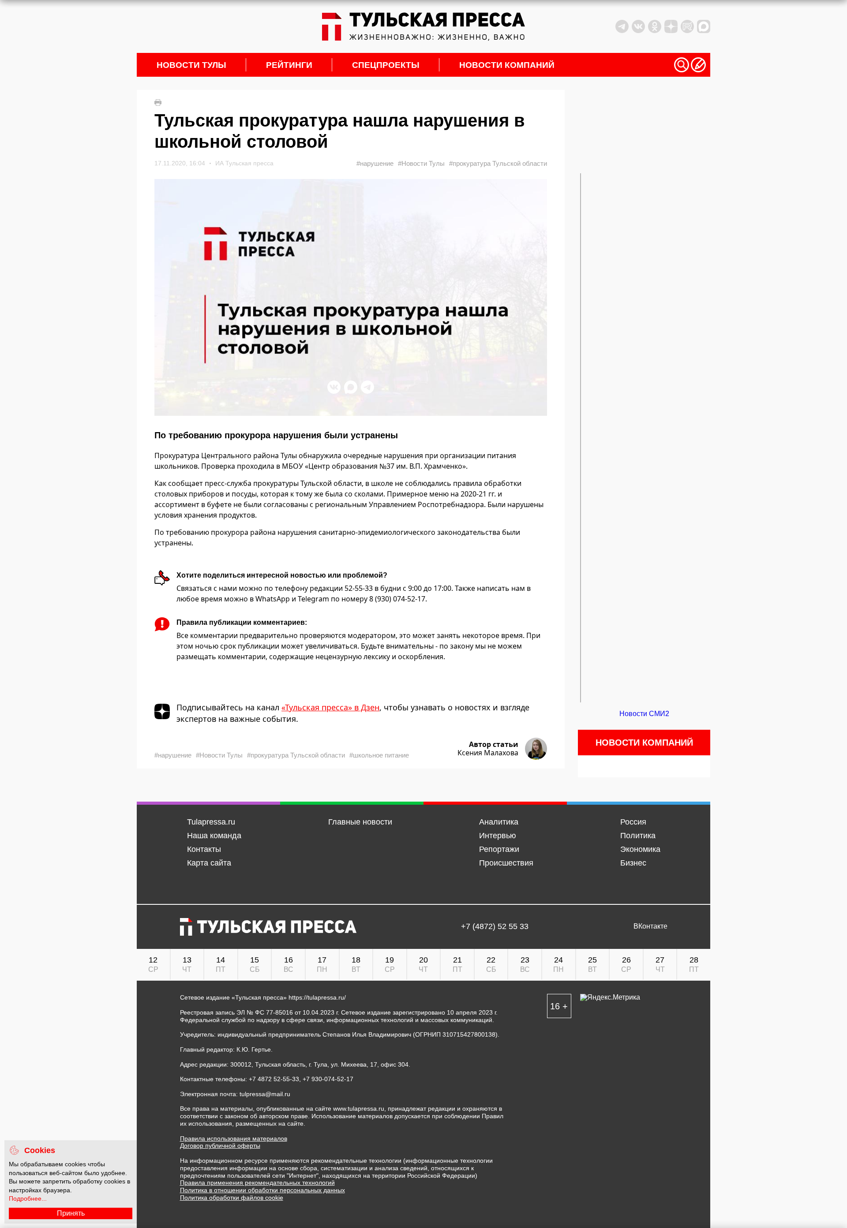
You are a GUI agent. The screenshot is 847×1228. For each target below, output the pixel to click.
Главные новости (360, 821)
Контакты (204, 849)
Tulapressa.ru (211, 821)
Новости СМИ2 (644, 713)
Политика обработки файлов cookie (231, 1197)
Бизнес (633, 862)
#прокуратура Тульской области (498, 163)
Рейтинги (289, 65)
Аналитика (498, 821)
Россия (633, 821)
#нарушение (375, 163)
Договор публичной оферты (220, 1145)
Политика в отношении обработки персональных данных (262, 1190)
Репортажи (499, 849)
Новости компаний (507, 65)
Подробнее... (28, 1198)
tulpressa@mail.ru (265, 1093)
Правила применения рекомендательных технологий (257, 1182)
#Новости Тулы (421, 163)
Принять (71, 1213)
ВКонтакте (650, 926)
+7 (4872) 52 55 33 (494, 926)
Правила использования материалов (233, 1138)
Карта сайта (209, 862)
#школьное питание (379, 755)
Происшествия (506, 862)
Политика (638, 835)
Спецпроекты (386, 65)
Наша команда (214, 835)
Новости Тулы (191, 65)
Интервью (497, 835)
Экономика (640, 849)
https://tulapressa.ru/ (317, 997)
